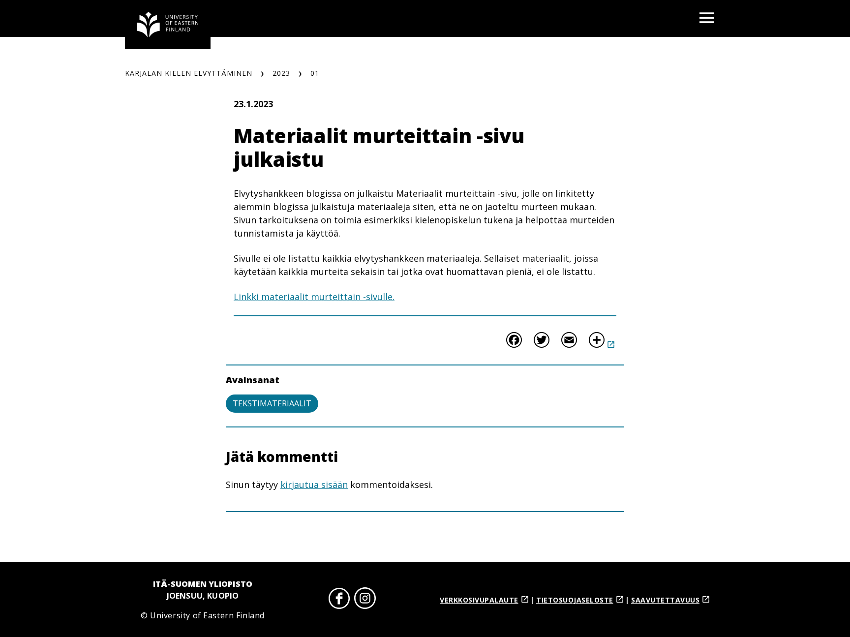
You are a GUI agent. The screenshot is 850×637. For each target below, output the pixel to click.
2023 (281, 73)
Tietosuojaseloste (574, 600)
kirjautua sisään (314, 484)
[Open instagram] (365, 599)
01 (314, 73)
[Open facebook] (339, 599)
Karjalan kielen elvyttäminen (188, 73)
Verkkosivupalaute (479, 600)
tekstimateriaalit (272, 403)
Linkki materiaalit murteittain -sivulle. (314, 297)
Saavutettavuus (665, 600)
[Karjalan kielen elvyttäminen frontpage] (168, 24)
